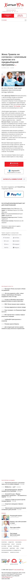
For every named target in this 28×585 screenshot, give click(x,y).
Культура (18, 544)
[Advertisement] (14, 38)
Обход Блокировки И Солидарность (11, 550)
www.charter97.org (18, 569)
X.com (7, 241)
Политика (4, 542)
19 (15, 65)
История (4, 546)
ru (15, 11)
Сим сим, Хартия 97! (20, 16)
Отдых (22, 548)
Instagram (16, 244)
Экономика (18, 542)
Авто (17, 548)
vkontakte (16, 241)
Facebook (7, 237)
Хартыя (14, 5)
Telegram (16, 247)
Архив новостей (6, 11)
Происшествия (6, 544)
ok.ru (7, 244)
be (12, 11)
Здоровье (12, 548)
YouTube (16, 237)
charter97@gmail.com (7, 577)
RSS (7, 247)
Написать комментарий (14, 179)
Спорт (13, 544)
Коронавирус (5, 552)
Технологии (5, 548)
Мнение (4, 513)
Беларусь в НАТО (14, 552)
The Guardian (16, 106)
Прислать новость (11, 10)
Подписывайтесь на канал (14, 171)
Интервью (16, 546)
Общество (11, 542)
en (17, 11)
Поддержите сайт (7, 16)
